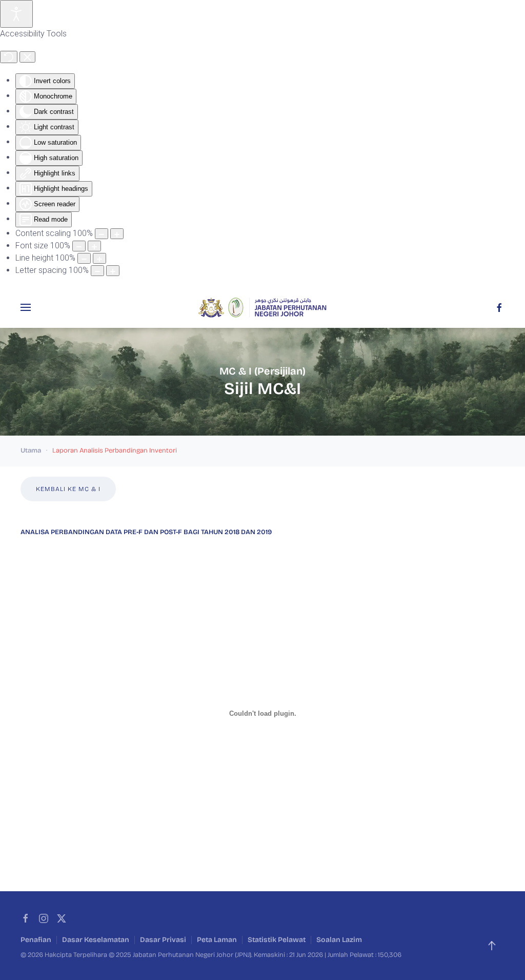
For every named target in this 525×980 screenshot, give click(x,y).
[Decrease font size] (79, 246)
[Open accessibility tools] (16, 14)
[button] (26, 307)
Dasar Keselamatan (95, 939)
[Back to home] (262, 307)
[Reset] (8, 57)
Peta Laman (217, 939)
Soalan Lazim (339, 939)
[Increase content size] (117, 233)
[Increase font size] (94, 246)
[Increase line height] (99, 258)
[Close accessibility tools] (27, 57)
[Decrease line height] (84, 258)
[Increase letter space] (112, 270)
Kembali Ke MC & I (68, 489)
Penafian (36, 939)
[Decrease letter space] (97, 270)
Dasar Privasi (163, 939)
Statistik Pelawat (277, 939)
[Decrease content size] (101, 233)
